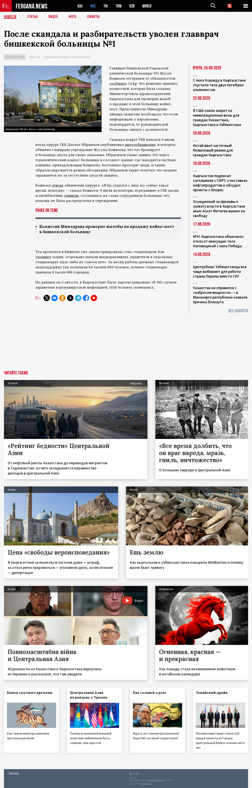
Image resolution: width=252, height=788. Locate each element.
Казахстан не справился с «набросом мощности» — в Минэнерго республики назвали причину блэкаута (220, 294)
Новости (10, 17)
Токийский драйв (211, 693)
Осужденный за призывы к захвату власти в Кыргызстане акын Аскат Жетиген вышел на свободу (219, 208)
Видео (53, 17)
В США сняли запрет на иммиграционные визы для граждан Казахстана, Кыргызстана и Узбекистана (217, 117)
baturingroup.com (156, 780)
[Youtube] (94, 298)
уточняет (43, 257)
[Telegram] (78, 298)
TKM (118, 6)
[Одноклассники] (62, 298)
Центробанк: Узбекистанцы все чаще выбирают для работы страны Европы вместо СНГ (219, 271)
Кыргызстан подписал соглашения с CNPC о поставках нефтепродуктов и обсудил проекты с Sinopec (220, 182)
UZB (131, 6)
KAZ (80, 6)
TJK (106, 6)
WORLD (146, 6)
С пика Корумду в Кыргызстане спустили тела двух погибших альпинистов (219, 85)
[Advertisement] (126, 341)
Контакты (14, 772)
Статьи (32, 17)
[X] (47, 298)
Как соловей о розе (149, 693)
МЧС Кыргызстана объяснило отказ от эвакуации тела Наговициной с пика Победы (218, 241)
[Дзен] (70, 298)
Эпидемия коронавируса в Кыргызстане (66, 57)
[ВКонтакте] (54, 298)
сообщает (118, 83)
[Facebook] (86, 298)
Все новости (238, 311)
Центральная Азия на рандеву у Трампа (88, 695)
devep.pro (146, 784)
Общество (34, 57)
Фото (72, 17)
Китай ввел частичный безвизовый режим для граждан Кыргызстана (213, 150)
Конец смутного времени (29, 693)
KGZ (93, 6)
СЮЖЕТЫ (93, 17)
